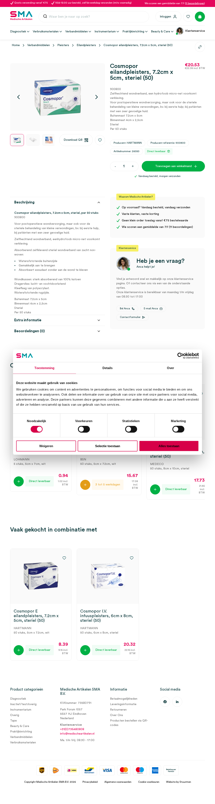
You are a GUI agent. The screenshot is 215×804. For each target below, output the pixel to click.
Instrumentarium (20, 709)
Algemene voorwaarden (117, 782)
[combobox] (94, 17)
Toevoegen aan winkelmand (173, 166)
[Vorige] (18, 97)
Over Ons (116, 715)
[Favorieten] (188, 17)
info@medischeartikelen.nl (77, 733)
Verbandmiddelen (38, 45)
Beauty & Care (19, 726)
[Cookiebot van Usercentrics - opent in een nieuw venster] (180, 355)
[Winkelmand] (200, 17)
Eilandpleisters (86, 45)
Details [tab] (107, 367)
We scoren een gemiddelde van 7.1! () (175, 3)
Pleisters (63, 45)
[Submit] (45, 17)
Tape (13, 720)
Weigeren (46, 446)
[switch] (84, 429)
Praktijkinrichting (21, 731)
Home (16, 45)
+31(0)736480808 (72, 729)
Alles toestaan (169, 446)
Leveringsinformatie (123, 704)
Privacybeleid (90, 782)
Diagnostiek (18, 698)
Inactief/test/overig (23, 704)
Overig (14, 715)
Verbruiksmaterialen (23, 742)
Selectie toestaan (107, 446)
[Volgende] (96, 97)
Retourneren (118, 709)
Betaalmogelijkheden (123, 698)
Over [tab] (170, 367)
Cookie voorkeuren (148, 782)
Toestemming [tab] (44, 367)
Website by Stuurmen (178, 782)
